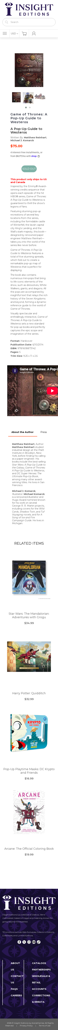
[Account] (34, 34)
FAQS (14, 989)
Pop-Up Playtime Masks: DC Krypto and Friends (29, 771)
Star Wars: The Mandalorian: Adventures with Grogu (29, 615)
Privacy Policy (26, 1025)
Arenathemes (38, 1023)
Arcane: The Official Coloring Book (29, 849)
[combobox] (29, 22)
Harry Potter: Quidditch (29, 693)
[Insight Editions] (29, 9)
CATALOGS (39, 963)
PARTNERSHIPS (41, 969)
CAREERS (16, 995)
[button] (26, 107)
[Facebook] (19, 942)
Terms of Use (44, 1025)
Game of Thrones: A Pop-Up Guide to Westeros (28, 118)
